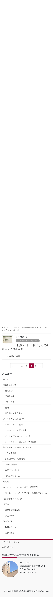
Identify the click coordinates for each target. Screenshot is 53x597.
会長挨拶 (9, 390)
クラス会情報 (10, 453)
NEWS (6, 504)
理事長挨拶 (9, 396)
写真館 (6, 481)
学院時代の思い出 (12, 470)
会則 (7, 407)
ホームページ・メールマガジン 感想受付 (20, 487)
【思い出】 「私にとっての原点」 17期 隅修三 (25, 347)
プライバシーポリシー (11, 542)
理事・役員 (9, 401)
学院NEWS (9, 515)
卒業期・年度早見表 (13, 413)
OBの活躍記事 (11, 464)
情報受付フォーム (12, 475)
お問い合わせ (10, 527)
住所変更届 (9, 532)
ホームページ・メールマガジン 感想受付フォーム (26, 492)
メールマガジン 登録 (14, 424)
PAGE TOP (49, 576)
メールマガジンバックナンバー (27, 341)
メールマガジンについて (13, 418)
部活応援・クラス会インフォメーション (20, 447)
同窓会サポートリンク (12, 498)
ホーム (6, 379)
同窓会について (9, 384)
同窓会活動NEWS (12, 510)
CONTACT (7, 521)
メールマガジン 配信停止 (15, 430)
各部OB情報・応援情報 (15, 458)
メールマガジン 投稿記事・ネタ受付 (20, 441)
